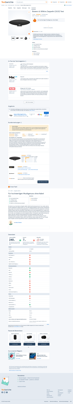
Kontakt (59, 395)
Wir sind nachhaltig (68, 5)
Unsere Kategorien (50, 397)
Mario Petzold (18, 222)
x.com (69, 392)
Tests (14, 8)
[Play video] (29, 34)
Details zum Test (11, 67)
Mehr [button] (27, 116)
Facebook (69, 391)
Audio (6, 5)
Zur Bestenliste (16, 344)
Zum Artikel (18, 358)
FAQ (58, 391)
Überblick (10, 8)
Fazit (29, 8)
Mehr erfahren (32, 110)
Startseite (2, 5)
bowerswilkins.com (17, 326)
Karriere (48, 394)
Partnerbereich (49, 395)
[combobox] (30, 2)
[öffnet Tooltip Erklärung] (26, 61)
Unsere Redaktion (50, 391)
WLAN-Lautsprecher (11, 5)
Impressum (46, 401)
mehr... (47, 71)
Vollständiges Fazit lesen (37, 39)
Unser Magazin (60, 392)
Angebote (19, 8)
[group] (17, 38)
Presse (48, 392)
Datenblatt (33, 8)
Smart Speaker (17, 5)
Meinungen (24, 8)
